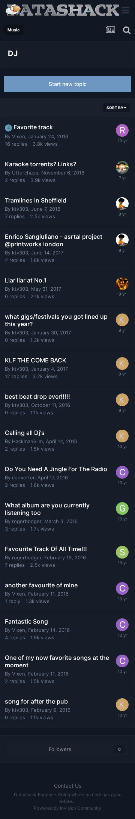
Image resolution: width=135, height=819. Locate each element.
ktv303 (20, 209)
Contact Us (67, 785)
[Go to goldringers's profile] (122, 508)
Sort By (115, 107)
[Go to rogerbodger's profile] (122, 130)
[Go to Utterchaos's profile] (122, 167)
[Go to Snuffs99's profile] (122, 283)
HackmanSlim (27, 441)
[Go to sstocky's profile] (122, 552)
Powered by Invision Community (67, 808)
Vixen (18, 136)
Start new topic (68, 84)
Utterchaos (25, 173)
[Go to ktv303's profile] (122, 319)
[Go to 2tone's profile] (122, 203)
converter (23, 477)
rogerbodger (26, 521)
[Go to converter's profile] (122, 472)
